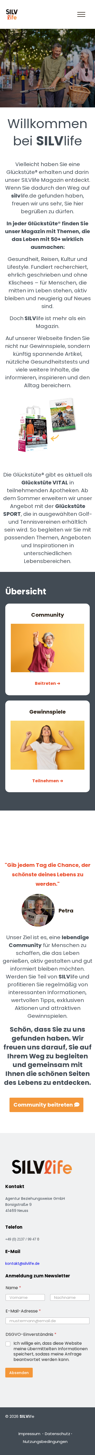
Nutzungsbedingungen (45, 1441)
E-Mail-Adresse (23, 1311)
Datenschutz (57, 1433)
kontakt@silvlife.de (22, 1263)
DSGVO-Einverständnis (31, 1334)
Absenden (19, 1372)
